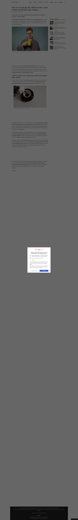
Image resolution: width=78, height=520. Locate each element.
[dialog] (39, 260)
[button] (39, 260)
